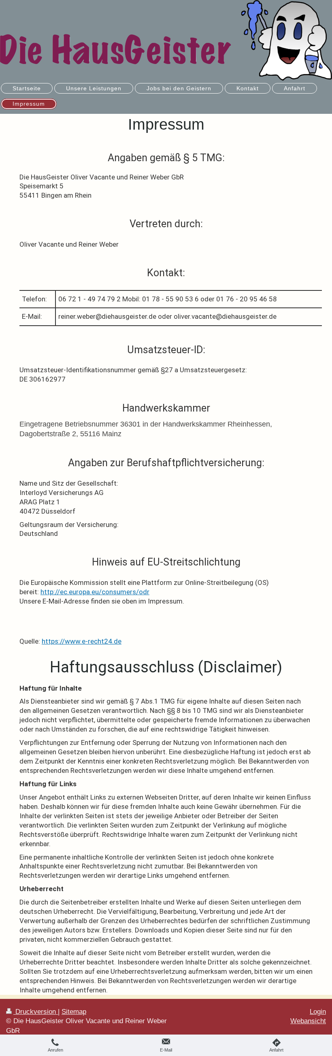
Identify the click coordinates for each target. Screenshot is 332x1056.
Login (318, 1011)
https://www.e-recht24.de (81, 641)
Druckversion (35, 1011)
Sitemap (74, 1011)
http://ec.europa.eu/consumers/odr (94, 592)
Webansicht (308, 1021)
